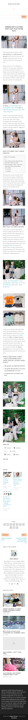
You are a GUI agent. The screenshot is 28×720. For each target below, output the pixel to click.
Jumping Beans (14, 106)
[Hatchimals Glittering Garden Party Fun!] (14, 664)
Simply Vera (10, 111)
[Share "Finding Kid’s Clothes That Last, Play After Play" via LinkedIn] (20, 524)
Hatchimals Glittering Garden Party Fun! (12, 674)
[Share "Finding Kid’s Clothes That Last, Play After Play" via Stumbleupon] (10, 527)
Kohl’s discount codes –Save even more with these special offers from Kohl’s (13, 166)
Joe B (16, 285)
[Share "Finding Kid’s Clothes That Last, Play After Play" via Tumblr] (14, 524)
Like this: (9, 169)
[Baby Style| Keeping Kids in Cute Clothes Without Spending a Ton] (17, 474)
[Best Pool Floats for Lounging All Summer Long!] (14, 622)
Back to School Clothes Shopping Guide (6, 481)
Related (8, 171)
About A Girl (21, 109)
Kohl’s (11, 245)
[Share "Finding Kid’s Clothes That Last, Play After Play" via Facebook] (4, 524)
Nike (16, 107)
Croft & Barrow (7, 285)
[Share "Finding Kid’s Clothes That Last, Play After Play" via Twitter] (7, 524)
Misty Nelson (14, 559)
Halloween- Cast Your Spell (12, 653)
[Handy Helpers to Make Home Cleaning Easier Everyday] (14, 600)
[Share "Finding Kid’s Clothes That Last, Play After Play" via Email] (14, 527)
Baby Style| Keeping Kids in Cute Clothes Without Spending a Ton (17, 481)
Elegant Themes (14, 716)
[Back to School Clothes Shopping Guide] (7, 474)
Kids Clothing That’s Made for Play (14, 161)
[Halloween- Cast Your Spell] (14, 643)
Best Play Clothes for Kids (11, 163)
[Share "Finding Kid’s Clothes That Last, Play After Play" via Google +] (10, 524)
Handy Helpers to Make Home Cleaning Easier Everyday (12, 610)
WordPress (14, 718)
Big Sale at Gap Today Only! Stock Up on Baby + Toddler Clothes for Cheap (7, 501)
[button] (14, 94)
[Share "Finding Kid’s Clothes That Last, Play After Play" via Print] (17, 527)
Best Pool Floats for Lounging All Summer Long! (14, 632)
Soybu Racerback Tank (8, 109)
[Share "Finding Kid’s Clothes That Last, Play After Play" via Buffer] (23, 524)
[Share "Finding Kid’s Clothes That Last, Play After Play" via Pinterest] (17, 524)
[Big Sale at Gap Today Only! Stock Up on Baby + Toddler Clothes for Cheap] (7, 493)
